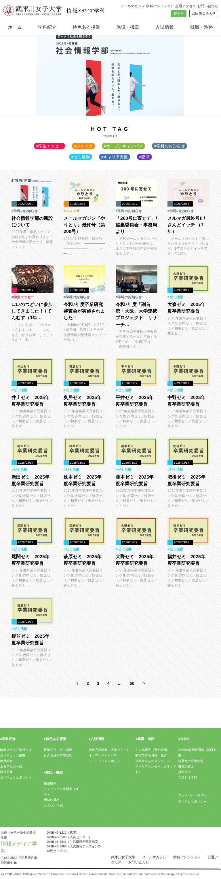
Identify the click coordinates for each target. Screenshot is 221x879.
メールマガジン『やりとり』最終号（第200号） (84, 225)
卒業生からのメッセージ (152, 761)
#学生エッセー (49, 146)
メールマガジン (133, 6)
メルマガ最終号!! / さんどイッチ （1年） (186, 225)
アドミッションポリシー (106, 761)
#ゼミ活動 (80, 157)
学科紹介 (47, 27)
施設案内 (50, 783)
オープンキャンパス (103, 755)
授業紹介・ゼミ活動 (58, 749)
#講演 (144, 157)
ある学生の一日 (11, 766)
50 (132, 683)
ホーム (15, 27)
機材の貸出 (52, 799)
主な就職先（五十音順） (152, 749)
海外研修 (6, 772)
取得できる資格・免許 (151, 755)
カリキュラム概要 (12, 755)
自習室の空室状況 (190, 761)
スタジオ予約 (53, 805)
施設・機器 (127, 27)
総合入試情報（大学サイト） (109, 749)
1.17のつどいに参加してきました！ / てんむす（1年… (32, 311)
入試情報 (164, 27)
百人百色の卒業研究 (58, 755)
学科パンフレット (160, 6)
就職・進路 (201, 27)
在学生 (179, 13)
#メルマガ (83, 146)
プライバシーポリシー (194, 795)
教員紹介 (6, 761)
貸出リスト (186, 772)
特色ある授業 (86, 27)
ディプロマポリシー (192, 801)
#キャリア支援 (114, 157)
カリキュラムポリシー (16, 777)
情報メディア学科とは (16, 749)
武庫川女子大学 (204, 13)
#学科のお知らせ (169, 146)
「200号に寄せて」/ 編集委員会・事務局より (138, 225)
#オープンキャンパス (123, 146)
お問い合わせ (207, 6)
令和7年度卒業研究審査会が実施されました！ (84, 311)
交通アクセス (185, 6)
